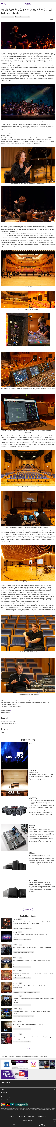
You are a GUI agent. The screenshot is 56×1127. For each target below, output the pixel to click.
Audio (6, 1056)
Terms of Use (22, 1116)
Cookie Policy (41, 1116)
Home (2, 1056)
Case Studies (11, 1056)
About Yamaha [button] (4, 1093)
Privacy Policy (31, 1116)
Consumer (3, 1099)
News (2, 1086)
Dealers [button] (2, 1089)
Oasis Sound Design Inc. (7, 723)
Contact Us (12, 1116)
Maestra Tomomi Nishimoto (8, 721)
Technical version (5, 712)
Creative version (5, 710)
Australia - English (7, 1097)
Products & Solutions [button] (5, 1082)
